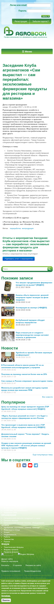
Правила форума (11, 552)
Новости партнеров (9, 561)
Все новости (47, 397)
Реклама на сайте (33, 565)
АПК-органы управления (14, 480)
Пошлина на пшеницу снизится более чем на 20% (24, 374)
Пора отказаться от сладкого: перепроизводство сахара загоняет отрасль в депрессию (32, 335)
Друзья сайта (7, 559)
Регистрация (21, 21)
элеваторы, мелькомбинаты (16, 510)
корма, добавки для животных (16, 487)
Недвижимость (10, 534)
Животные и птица (12, 530)
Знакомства (9, 539)
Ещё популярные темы (43, 455)
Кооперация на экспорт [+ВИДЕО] (31, 308)
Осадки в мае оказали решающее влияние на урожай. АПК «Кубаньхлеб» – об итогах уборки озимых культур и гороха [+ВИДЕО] (26, 445)
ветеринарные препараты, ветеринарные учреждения (27, 482)
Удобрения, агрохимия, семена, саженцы (22, 527)
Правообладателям (32, 571)
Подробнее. (5, 595)
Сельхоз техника (11, 520)
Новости (9, 348)
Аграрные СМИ (10, 512)
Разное (7, 542)
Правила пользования (10, 571)
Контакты (5, 565)
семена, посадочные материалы (18, 498)
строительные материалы (15, 505)
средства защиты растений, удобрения (20, 501)
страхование (9, 503)
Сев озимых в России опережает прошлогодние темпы (27, 381)
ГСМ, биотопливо (11, 484)
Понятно (6, 600)
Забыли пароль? (40, 21)
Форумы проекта (11, 549)
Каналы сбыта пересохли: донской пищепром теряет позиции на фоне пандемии (32, 297)
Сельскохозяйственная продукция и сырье (22, 518)
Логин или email (18, 5)
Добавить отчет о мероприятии (19, 259)
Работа (7, 537)
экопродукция (28, 228)
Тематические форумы (14, 547)
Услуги (6, 532)
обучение (8, 491)
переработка (15, 228)
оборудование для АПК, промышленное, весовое (25, 489)
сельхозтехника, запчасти (15, 496)
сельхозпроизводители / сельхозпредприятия (23, 494)
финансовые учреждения (15, 508)
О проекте (17, 565)
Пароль (22, 11)
